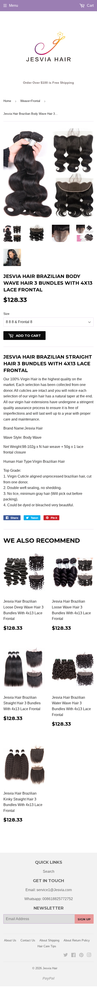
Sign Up (84, 919)
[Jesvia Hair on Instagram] (89, 955)
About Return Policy (77, 940)
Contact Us (28, 940)
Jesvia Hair (50, 968)
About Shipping (49, 940)
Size (6, 313)
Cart (90, 5)
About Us (10, 940)
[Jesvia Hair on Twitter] (65, 955)
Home (7, 101)
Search (48, 871)
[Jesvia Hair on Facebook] (73, 955)
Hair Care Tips (46, 946)
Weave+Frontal (30, 101)
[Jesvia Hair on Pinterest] (81, 955)
